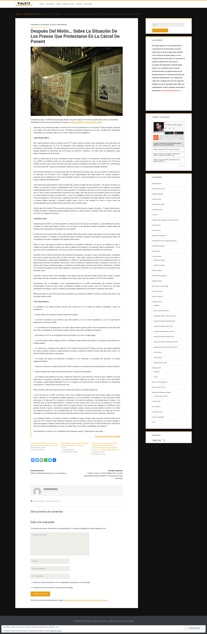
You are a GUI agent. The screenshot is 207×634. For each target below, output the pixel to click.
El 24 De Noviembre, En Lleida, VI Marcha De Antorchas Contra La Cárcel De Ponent (74, 445)
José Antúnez (158, 357)
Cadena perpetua (157, 194)
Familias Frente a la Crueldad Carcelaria (164, 241)
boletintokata (62, 25)
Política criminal (157, 291)
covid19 (154, 215)
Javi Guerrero (158, 352)
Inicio (41, 4)
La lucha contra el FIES (161, 396)
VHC (153, 422)
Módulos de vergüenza (159, 275)
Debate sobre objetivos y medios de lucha (165, 220)
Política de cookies (56, 631)
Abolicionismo (156, 183)
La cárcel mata (156, 256)
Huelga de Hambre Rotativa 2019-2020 (165, 342)
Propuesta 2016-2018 (160, 362)
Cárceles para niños (158, 204)
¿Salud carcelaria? (159, 265)
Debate (79, 4)
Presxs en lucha (31, 14)
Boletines (50, 4)
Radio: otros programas (159, 382)
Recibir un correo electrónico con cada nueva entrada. (53, 588)
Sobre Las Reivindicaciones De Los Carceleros (48, 473)
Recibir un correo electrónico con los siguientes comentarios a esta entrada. (61, 582)
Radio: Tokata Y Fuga (65, 4)
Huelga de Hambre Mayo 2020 (163, 326)
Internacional (156, 251)
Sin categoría (156, 406)
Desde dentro (39, 501)
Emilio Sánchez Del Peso (161, 310)
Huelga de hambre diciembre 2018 (164, 321)
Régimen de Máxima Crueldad (161, 392)
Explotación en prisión (159, 235)
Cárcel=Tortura (156, 199)
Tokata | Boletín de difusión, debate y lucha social (103, 621)
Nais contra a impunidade (160, 286)
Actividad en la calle (158, 189)
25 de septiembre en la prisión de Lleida (85, 122)
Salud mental (156, 401)
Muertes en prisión (159, 260)
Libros (156, 377)
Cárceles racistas (157, 209)
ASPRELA (157, 305)
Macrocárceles (157, 270)
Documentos (156, 230)
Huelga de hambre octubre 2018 (164, 336)
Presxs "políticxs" (157, 296)
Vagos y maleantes (158, 417)
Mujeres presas (157, 281)
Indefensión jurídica (158, 246)
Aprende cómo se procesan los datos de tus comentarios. (86, 600)
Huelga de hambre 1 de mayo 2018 (164, 316)
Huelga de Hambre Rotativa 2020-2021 (165, 347)
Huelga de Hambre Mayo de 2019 (164, 331)
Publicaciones (156, 368)
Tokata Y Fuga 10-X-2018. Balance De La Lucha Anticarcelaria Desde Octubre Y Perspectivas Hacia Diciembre (103, 475)
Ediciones (88, 4)
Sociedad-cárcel (157, 412)
